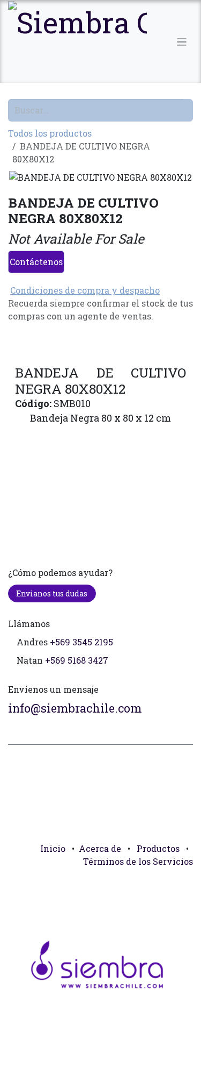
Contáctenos (36, 261)
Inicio (52, 848)
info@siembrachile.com (75, 708)
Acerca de (100, 848)
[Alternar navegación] (181, 41)
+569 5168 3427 (76, 660)
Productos (158, 848)
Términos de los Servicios (138, 861)
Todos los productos (50, 133)
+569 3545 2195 (81, 642)
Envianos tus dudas (51, 593)
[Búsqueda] (188, 110)
